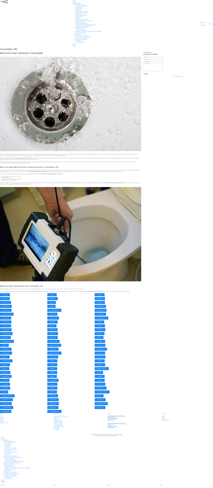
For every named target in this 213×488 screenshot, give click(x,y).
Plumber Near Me (57, 420)
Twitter (162, 417)
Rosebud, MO (52, 372)
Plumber (55, 418)
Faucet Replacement (58, 425)
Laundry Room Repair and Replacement (82, 36)
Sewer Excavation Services (81, 6)
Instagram (163, 418)
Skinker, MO (52, 376)
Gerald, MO (52, 325)
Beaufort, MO (100, 298)
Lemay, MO (4, 345)
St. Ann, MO (4, 380)
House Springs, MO (6, 333)
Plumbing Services (76, 3)
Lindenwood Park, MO (54, 345)
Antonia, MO (5, 294)
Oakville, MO (5, 364)
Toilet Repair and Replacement (80, 39)
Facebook (163, 416)
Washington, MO (53, 403)
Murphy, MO (4, 356)
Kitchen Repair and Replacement (81, 27)
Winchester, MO (5, 411)
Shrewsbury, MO (5, 376)
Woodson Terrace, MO (54, 411)
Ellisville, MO (52, 321)
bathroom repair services (132, 182)
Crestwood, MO (5, 318)
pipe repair (56, 289)
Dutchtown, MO (5, 321)
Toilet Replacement (80, 42)
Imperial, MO (99, 333)
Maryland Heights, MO (54, 353)
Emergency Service (4, 422)
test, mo (4, 391)
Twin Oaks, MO (53, 395)
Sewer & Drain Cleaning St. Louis (61, 416)
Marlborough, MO (101, 349)
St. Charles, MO (53, 380)
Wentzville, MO (53, 407)
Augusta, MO (99, 294)
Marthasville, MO (6, 353)
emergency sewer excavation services (76, 289)
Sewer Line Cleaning (80, 22)
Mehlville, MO (100, 353)
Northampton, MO (6, 360)
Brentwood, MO (100, 306)
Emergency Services (78, 14)
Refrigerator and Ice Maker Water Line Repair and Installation (89, 31)
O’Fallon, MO (52, 360)
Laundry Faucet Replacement (82, 38)
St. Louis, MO (52, 384)
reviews (120, 434)
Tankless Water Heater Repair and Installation (85, 24)
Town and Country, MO (7, 395)
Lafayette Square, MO (7, 341)
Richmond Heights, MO (101, 368)
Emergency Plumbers (58, 422)
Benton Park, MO (5, 306)
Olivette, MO (52, 364)
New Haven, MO (53, 356)
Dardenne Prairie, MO (101, 318)
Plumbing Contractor (58, 424)
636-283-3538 (111, 420)
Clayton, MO (52, 314)
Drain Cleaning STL (165, 420)
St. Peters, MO (100, 384)
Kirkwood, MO (52, 337)
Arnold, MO (52, 294)
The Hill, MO (52, 391)
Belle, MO (52, 302)
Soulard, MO (99, 376)
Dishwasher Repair (80, 28)
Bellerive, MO (100, 302)
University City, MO (6, 399)
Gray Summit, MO (5, 329)
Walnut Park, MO (5, 403)
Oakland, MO (99, 360)
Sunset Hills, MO (100, 388)
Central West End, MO (54, 310)
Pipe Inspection (79, 8)
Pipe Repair (78, 10)
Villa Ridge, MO (100, 399)
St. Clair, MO (99, 380)
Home (74, 0)
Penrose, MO (52, 368)
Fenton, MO (99, 321)
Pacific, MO (4, 368)
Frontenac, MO (5, 325)
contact (55, 291)
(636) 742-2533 (202, 22)
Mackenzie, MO (100, 345)
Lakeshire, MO (100, 341)
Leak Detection (79, 7)
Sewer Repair (56, 428)
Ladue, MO (99, 337)
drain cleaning (64, 289)
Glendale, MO (100, 325)
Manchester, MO (5, 349)
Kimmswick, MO (5, 337)
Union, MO (99, 395)
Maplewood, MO (53, 349)
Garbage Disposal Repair (81, 30)
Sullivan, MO (52, 388)
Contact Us (210, 23)
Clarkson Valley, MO (6, 314)
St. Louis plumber (45, 155)
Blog (74, 43)
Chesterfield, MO (100, 310)
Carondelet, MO (5, 310)
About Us (75, 2)
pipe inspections (137, 170)
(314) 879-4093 (202, 25)
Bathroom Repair (77, 34)
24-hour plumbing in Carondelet (51, 182)
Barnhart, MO (52, 298)
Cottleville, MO (100, 314)
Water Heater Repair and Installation (83, 26)
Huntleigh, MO (53, 333)
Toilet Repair (78, 40)
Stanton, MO (5, 388)
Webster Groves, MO (101, 403)
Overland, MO (100, 364)
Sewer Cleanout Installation (82, 11)
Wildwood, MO (100, 407)
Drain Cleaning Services (59, 426)
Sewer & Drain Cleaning (79, 4)
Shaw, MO (99, 372)
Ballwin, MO (4, 298)
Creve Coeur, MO (53, 318)
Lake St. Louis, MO (53, 341)
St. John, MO (5, 384)
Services (2, 418)
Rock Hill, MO (5, 372)
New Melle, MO (100, 356)
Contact (74, 46)
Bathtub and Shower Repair (82, 35)
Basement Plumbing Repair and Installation (83, 20)
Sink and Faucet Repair (81, 32)
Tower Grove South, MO (102, 391)
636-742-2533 (111, 427)
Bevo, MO (51, 306)
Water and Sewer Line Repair (82, 12)
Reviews (74, 44)
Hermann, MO (52, 329)
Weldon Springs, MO (6, 407)
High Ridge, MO (100, 329)
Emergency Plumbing (58, 421)
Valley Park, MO (53, 399)
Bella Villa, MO (5, 302)
